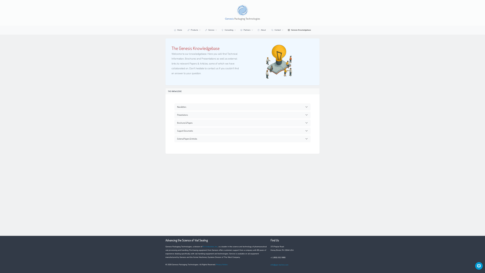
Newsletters (181, 107)
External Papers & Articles (187, 139)
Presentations (182, 115)
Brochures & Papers (184, 123)
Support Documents (185, 131)
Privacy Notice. (222, 264)
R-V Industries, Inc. (210, 246)
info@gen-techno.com (279, 265)
